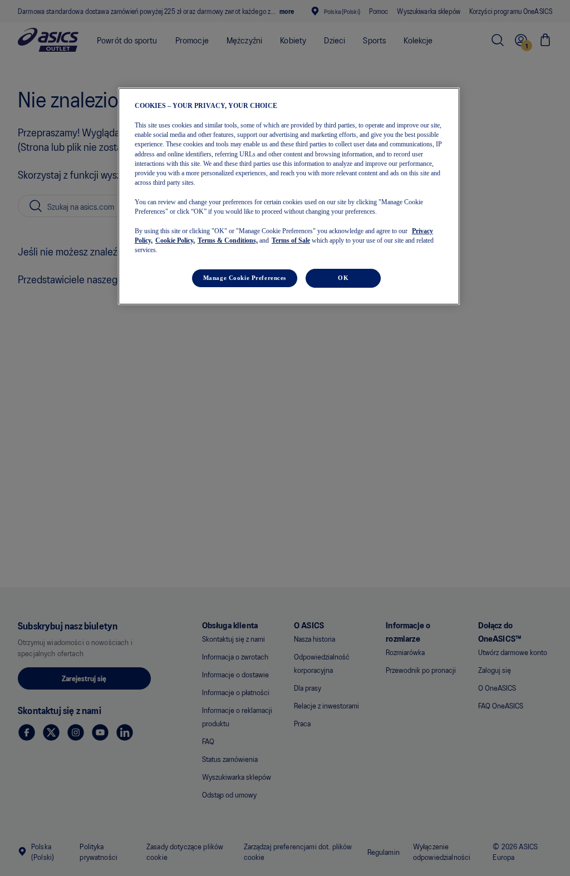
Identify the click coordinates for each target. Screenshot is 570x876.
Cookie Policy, (175, 240)
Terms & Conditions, (228, 240)
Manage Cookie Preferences (244, 277)
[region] (289, 196)
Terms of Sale (291, 240)
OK (343, 277)
